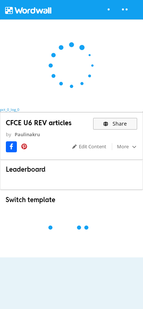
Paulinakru (27, 134)
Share (119, 123)
